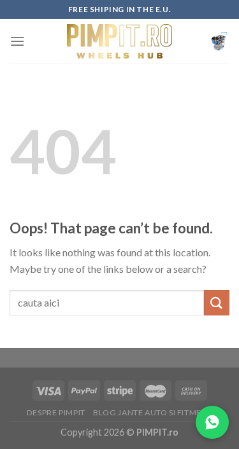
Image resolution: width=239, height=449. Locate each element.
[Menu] (17, 41)
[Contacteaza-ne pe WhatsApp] (212, 422)
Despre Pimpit (56, 412)
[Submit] (216, 302)
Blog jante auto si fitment (152, 412)
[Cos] (219, 41)
